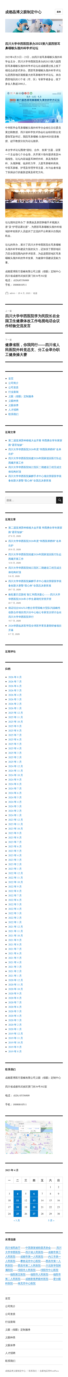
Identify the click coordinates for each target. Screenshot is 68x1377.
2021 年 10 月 (15, 935)
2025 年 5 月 (15, 743)
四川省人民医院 (34, 1252)
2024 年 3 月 (15, 806)
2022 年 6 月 (15, 899)
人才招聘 (13, 409)
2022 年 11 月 (15, 877)
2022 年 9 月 (15, 886)
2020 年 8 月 (15, 997)
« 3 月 (17, 1220)
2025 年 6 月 (15, 739)
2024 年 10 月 (15, 775)
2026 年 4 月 (15, 694)
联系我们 (13, 414)
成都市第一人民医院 (31, 1256)
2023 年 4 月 (15, 855)
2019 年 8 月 (15, 1051)
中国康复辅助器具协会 (38, 1247)
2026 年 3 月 (15, 699)
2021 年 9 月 (15, 940)
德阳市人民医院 (39, 1274)
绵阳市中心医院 (49, 1269)
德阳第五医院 (17, 1274)
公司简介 (13, 383)
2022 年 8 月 (15, 891)
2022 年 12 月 (15, 873)
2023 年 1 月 (15, 868)
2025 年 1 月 (15, 761)
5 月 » (51, 1220)
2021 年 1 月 (15, 975)
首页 (10, 378)
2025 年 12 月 (15, 712)
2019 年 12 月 (15, 1033)
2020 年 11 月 (15, 984)
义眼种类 (13, 400)
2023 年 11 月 (15, 824)
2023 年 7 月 (15, 842)
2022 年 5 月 (15, 904)
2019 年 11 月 (15, 1038)
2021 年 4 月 (15, 962)
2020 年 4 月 (15, 1015)
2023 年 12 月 (15, 819)
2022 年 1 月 (15, 922)
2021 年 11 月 (15, 931)
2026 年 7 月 (15, 681)
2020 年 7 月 (15, 1002)
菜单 (59, 11)
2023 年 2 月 (15, 864)
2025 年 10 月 (15, 721)
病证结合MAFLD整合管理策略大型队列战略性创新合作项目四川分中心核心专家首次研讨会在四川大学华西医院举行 (35, 612)
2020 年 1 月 (15, 1029)
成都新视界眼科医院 (36, 1278)
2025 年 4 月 (15, 748)
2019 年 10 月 (15, 1042)
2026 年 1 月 (15, 708)
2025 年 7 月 (15, 735)
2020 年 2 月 (15, 1024)
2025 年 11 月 (15, 717)
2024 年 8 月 (15, 784)
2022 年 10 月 (15, 882)
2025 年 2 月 (15, 757)
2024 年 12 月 (15, 766)
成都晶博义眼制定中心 (23, 11)
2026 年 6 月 (15, 686)
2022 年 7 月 (15, 895)
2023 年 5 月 (15, 850)
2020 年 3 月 (15, 1020)
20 (34, 1207)
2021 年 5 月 (15, 957)
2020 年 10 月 (15, 989)
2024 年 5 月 (15, 797)
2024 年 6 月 (15, 792)
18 (17, 1207)
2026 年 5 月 (15, 690)
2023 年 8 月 (15, 837)
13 (34, 1200)
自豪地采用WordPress (49, 1370)
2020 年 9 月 (15, 993)
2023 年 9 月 (15, 833)
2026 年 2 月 (15, 703)
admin (12, 293)
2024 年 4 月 (15, 801)
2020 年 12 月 (15, 980)
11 (17, 1200)
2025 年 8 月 (15, 730)
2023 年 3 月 (15, 859)
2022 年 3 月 (15, 913)
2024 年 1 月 (15, 815)
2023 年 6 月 (15, 846)
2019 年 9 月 (15, 1047)
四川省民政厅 (12, 1247)
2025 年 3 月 (15, 752)
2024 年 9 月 (15, 779)
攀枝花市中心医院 (30, 1261)
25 (17, 1213)
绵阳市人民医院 (27, 1269)
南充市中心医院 (27, 1283)
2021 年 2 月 (15, 971)
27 (34, 1213)
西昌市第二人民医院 (29, 1265)
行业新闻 (13, 391)
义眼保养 (13, 405)
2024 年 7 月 (15, 788)
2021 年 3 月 (15, 966)
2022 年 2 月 (15, 917)
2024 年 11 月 (15, 770)
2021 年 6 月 (15, 953)
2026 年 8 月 (15, 677)
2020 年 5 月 (15, 1011)
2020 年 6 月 (15, 1006)
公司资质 (13, 387)
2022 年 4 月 (15, 908)
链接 (35, 293)
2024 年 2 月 (15, 810)
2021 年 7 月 (15, 948)
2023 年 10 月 (15, 828)
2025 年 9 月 (15, 726)
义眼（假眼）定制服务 (21, 396)
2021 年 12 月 (15, 926)
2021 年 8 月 (15, 944)
